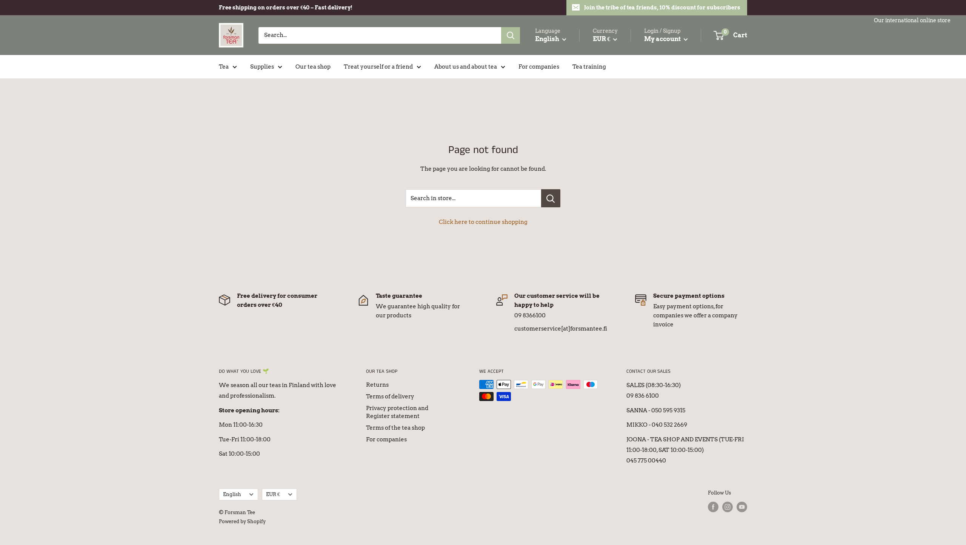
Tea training (589, 66)
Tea (224, 66)
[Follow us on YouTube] (742, 507)
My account (663, 39)
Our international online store (912, 20)
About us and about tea (465, 66)
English (232, 494)
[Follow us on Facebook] (713, 507)
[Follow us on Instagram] (727, 507)
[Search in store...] (550, 198)
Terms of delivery (390, 396)
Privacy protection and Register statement (397, 412)
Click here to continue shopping (483, 222)
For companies (538, 66)
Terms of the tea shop (395, 427)
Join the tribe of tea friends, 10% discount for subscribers (662, 8)
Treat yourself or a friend (378, 66)
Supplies (262, 66)
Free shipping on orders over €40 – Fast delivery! (285, 8)
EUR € (273, 494)
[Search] (510, 35)
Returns (377, 384)
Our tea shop (313, 66)
